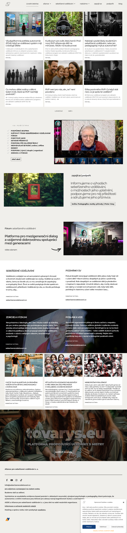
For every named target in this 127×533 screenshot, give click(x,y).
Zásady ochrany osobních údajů (103, 531)
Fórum (8, 228)
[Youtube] (12, 480)
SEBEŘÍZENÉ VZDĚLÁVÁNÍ (20, 270)
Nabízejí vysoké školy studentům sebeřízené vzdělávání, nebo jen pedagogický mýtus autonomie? (101, 43)
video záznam (11, 250)
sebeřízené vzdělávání (64, 4)
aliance (46, 4)
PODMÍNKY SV (73, 270)
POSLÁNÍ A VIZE (74, 317)
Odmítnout (103, 527)
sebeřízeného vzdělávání (24, 228)
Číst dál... (8, 57)
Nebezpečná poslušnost (96, 382)
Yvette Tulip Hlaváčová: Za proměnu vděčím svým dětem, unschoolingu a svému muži (21, 384)
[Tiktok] (21, 480)
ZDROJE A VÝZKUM (16, 317)
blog (120, 4)
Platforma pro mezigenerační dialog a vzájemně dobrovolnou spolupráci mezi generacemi (31, 239)
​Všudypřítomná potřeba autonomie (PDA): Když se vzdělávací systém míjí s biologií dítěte (24, 43)
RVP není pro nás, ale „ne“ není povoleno (60, 90)
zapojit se (98, 4)
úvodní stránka (32, 4)
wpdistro (41, 510)
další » (70, 111)
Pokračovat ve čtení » (12, 296)
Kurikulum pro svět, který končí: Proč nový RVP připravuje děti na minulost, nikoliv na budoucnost (63, 43)
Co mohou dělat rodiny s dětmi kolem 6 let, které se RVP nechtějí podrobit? (22, 91)
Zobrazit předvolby (117, 527)
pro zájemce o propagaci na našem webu (22, 489)
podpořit (110, 4)
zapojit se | (77, 175)
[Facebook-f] (7, 480)
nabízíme (84, 4)
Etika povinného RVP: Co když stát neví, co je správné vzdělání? (101, 90)
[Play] (88, 139)
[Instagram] (16, 480)
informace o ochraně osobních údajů (20, 506)
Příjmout (89, 527)
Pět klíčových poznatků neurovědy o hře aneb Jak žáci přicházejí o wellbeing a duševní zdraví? (61, 384)
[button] (123, 502)
